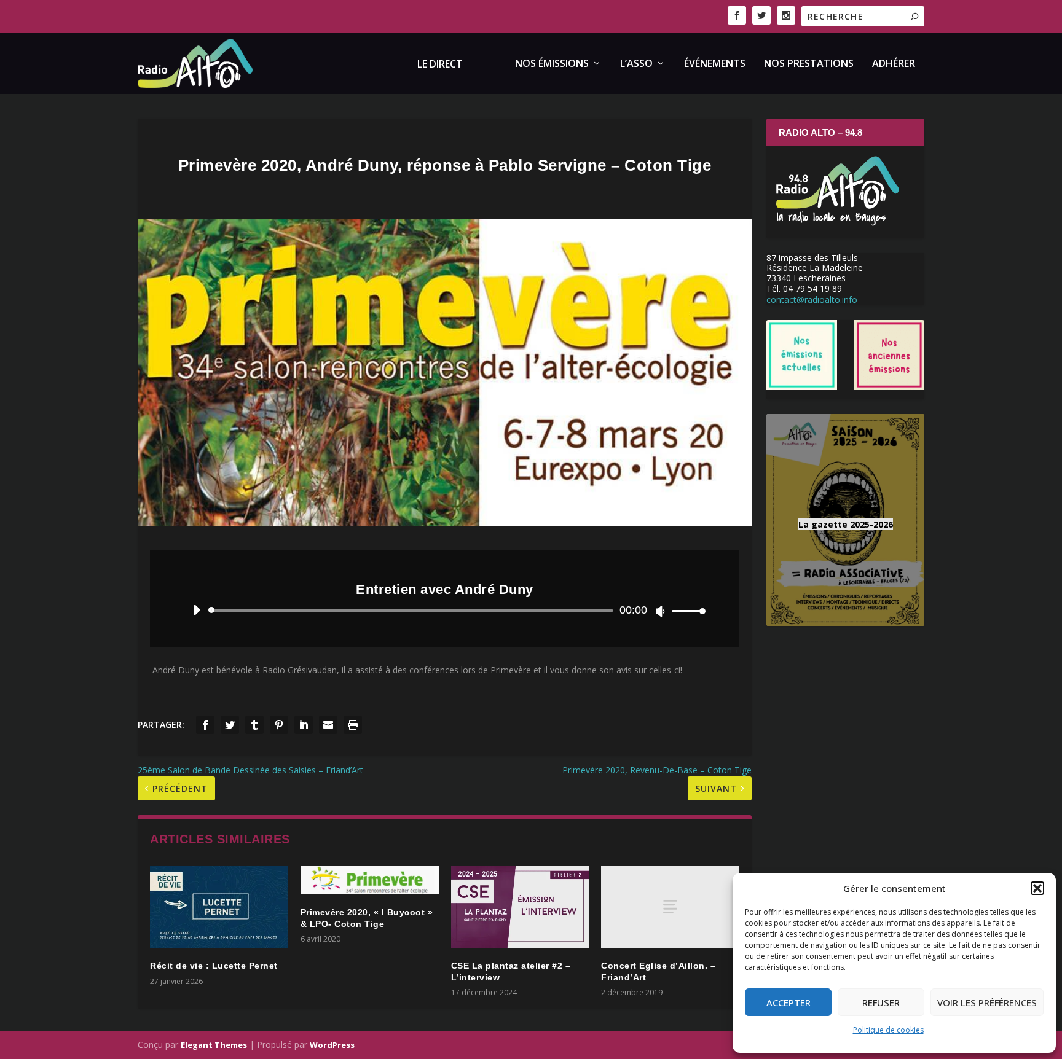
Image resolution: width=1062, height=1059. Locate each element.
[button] (1037, 888)
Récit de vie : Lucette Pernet (214, 966)
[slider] (685, 611)
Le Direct (440, 65)
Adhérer (893, 64)
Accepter (788, 1002)
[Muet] (660, 611)
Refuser (881, 1002)
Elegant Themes (214, 1044)
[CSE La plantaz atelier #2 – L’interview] (520, 907)
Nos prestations (809, 64)
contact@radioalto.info (811, 299)
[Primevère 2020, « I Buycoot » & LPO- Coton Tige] (370, 880)
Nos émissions (552, 64)
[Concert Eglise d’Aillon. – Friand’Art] (670, 907)
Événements (714, 64)
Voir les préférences (987, 1002)
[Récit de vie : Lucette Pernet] (219, 907)
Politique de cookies (888, 1030)
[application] (444, 610)
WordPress (332, 1044)
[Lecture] (197, 610)
